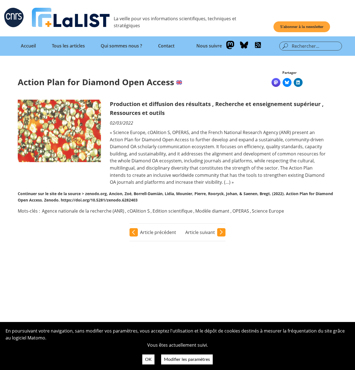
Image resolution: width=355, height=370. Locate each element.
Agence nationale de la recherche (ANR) (83, 211)
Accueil (28, 46)
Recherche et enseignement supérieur (268, 104)
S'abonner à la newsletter (301, 27)
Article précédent (158, 232)
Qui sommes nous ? (121, 46)
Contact (166, 46)
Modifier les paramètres (187, 359)
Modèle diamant (212, 211)
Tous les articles (68, 46)
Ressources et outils (137, 113)
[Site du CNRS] (14, 18)
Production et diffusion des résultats (160, 104)
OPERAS (240, 211)
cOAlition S (138, 211)
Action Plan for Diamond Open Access (96, 82)
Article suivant (200, 232)
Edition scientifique (172, 211)
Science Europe (268, 211)
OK (148, 359)
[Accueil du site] (71, 18)
